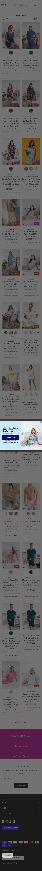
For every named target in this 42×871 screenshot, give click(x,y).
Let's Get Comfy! (10, 437)
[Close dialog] (41, 422)
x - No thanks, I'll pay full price (10, 440)
